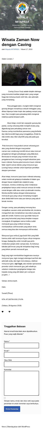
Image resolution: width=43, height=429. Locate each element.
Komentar (7, 369)
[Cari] (39, 15)
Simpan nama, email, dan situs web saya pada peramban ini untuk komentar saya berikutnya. (21, 402)
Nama (7, 341)
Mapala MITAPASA (12, 49)
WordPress (26, 427)
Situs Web (8, 360)
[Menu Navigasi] (4, 15)
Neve (4, 427)
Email (6, 351)
